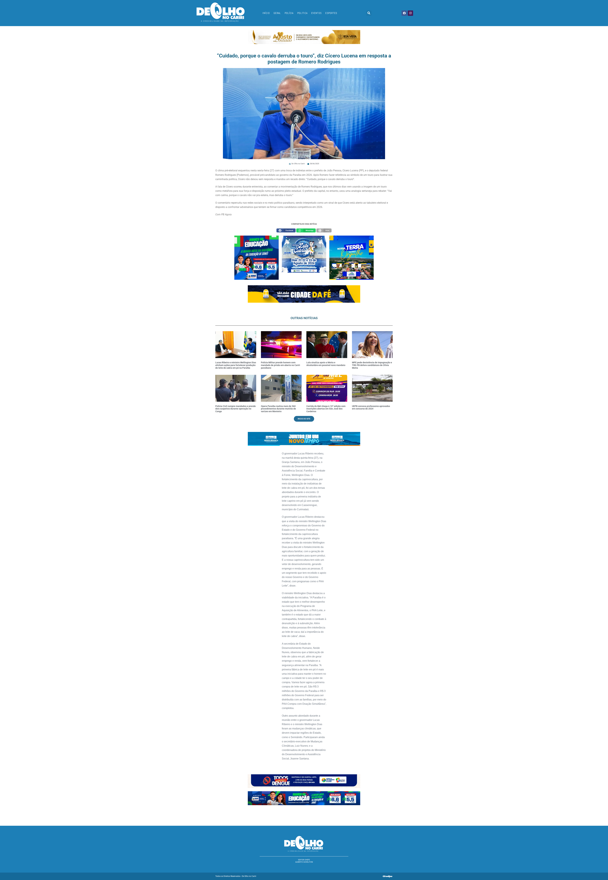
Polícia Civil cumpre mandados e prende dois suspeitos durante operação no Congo (235, 409)
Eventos (316, 13)
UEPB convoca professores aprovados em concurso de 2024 (371, 407)
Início (266, 13)
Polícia (289, 13)
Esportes (331, 13)
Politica (302, 13)
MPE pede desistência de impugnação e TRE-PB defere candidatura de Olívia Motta (372, 365)
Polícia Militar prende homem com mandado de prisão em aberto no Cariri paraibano (280, 365)
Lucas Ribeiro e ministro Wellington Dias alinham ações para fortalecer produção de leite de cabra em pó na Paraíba (235, 365)
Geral (277, 13)
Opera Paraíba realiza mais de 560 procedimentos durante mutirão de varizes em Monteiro (278, 409)
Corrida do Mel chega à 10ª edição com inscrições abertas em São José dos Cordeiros (325, 409)
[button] (368, 13)
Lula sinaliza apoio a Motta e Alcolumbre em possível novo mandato (325, 363)
